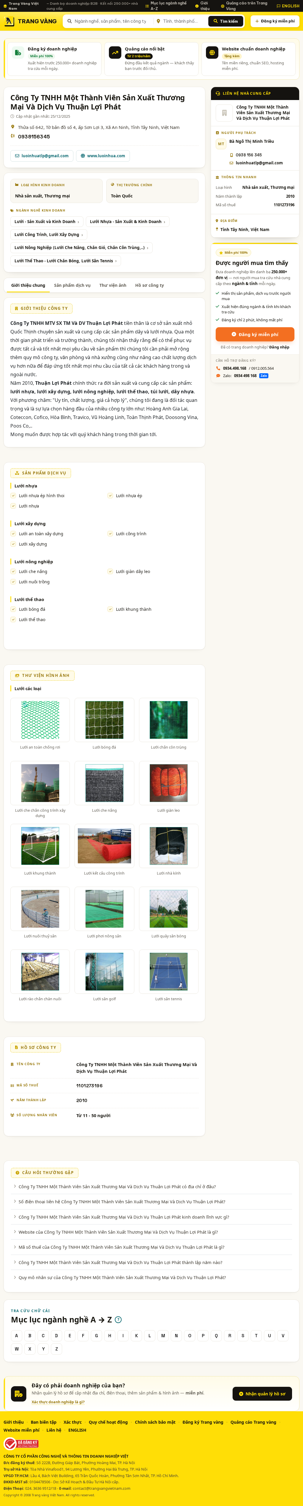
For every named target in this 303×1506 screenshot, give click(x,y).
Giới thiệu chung (28, 285)
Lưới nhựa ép (129, 495)
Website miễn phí (21, 1430)
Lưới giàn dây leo (133, 571)
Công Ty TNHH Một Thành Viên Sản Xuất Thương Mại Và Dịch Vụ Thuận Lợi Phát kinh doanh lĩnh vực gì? (124, 1217)
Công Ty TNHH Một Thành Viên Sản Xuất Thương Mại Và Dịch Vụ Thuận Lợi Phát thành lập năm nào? (120, 1262)
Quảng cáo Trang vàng (253, 1422)
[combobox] (113, 21)
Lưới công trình (131, 533)
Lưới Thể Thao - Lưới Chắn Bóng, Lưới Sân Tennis (63, 260)
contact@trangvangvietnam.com (101, 1488)
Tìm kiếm (229, 21)
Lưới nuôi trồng (34, 582)
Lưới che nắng (33, 571)
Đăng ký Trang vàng (203, 1422)
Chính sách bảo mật (155, 1422)
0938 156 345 (249, 155)
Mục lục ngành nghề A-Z (169, 6)
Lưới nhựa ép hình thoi (42, 495)
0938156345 (34, 137)
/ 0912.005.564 (248, 368)
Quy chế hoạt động (108, 1422)
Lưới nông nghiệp (33, 561)
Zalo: (245, 375)
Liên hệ (53, 1430)
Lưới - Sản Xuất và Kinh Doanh (44, 221)
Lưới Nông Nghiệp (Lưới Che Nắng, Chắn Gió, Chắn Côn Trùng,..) (79, 247)
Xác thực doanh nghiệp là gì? (58, 1401)
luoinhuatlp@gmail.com (45, 155)
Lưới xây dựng (30, 523)
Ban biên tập (44, 1422)
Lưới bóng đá (32, 609)
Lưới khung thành (134, 609)
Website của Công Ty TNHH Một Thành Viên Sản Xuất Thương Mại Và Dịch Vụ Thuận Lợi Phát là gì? (118, 1232)
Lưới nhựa (25, 486)
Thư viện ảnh (112, 285)
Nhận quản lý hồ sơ (266, 1394)
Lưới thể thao (29, 599)
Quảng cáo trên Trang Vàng (246, 6)
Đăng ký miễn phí (278, 21)
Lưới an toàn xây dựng (41, 533)
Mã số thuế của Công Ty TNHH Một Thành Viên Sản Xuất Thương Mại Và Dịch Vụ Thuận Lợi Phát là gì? (121, 1247)
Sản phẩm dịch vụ (72, 285)
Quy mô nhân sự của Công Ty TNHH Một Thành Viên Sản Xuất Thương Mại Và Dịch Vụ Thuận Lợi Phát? (122, 1277)
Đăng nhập (279, 347)
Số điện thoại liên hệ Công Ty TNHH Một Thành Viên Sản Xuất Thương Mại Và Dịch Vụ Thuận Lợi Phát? (122, 1201)
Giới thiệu (204, 6)
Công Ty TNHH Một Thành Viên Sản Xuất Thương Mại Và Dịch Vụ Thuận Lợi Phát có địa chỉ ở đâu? (117, 1186)
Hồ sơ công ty (149, 285)
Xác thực (73, 1422)
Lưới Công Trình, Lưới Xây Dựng (46, 234)
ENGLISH (290, 6)
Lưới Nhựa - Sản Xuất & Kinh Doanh (126, 221)
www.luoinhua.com (106, 155)
